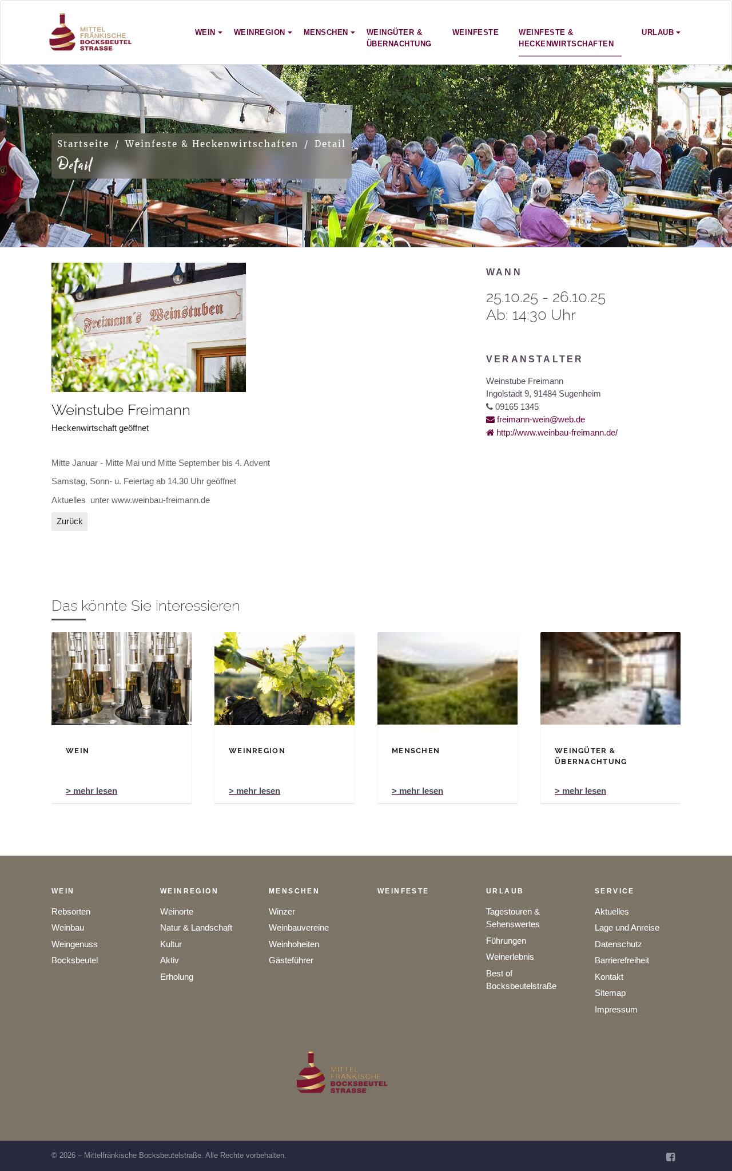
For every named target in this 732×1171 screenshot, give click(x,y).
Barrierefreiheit (622, 960)
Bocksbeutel (74, 960)
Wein (63, 891)
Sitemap (610, 993)
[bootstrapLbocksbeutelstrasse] (91, 32)
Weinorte (176, 911)
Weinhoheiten (294, 944)
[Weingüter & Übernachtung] (610, 678)
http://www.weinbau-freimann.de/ (556, 432)
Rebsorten (70, 911)
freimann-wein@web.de (540, 419)
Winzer (282, 911)
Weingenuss (74, 944)
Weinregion (189, 891)
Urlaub (505, 891)
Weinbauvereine (299, 927)
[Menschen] (447, 678)
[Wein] (121, 678)
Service (615, 891)
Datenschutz (618, 944)
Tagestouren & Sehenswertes (513, 918)
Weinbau (67, 927)
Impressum (616, 1009)
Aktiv (169, 960)
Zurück (70, 521)
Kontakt (609, 977)
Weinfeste (403, 891)
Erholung (176, 977)
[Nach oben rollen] (708, 1147)
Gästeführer (291, 960)
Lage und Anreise (627, 927)
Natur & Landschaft (196, 927)
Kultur (171, 944)
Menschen (294, 891)
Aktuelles (612, 911)
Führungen (506, 940)
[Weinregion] (284, 678)
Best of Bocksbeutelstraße (521, 979)
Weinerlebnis (510, 957)
